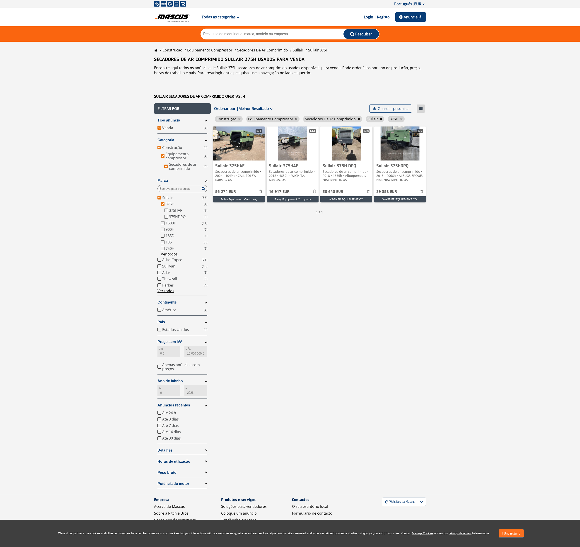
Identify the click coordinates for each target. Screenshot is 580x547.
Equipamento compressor (209, 50)
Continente (166, 302)
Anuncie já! (413, 17)
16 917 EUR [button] (279, 192)
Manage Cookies (422, 533)
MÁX (188, 349)
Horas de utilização (173, 461)
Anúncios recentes (173, 405)
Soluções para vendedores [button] (244, 506)
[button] (182, 108)
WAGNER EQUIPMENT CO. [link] (346, 199)
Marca (162, 180)
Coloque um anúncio (239, 513)
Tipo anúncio (168, 120)
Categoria (165, 140)
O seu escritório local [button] (310, 506)
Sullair (298, 50)
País (161, 322)
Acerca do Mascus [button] (169, 506)
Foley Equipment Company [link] (239, 199)
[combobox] (385, 502)
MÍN (161, 349)
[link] (239, 143)
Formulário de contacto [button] (312, 513)
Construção (172, 50)
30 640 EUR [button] (333, 192)
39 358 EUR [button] (386, 192)
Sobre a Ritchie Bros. (171, 513)
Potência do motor (173, 484)
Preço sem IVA (170, 342)
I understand (511, 533)
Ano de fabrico (170, 381)
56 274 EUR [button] (225, 192)
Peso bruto (166, 472)
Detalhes (165, 450)
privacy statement (460, 533)
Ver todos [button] (169, 254)
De (160, 388)
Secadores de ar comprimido (262, 50)
